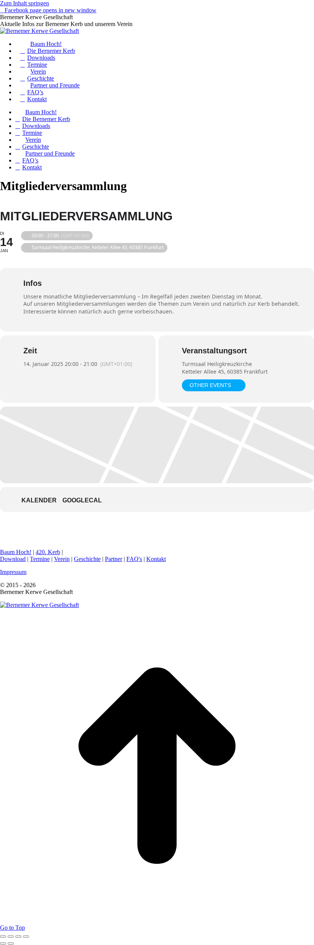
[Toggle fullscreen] (18, 936)
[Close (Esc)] (3, 936)
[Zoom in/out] (26, 936)
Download (13, 559)
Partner (113, 559)
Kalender (39, 500)
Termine (40, 559)
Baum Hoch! (15, 552)
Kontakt (156, 559)
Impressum (13, 572)
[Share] (11, 936)
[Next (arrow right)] (11, 943)
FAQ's (134, 559)
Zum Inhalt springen (24, 3)
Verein (62, 559)
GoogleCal (82, 500)
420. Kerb (48, 552)
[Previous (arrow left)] (3, 943)
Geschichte (87, 559)
